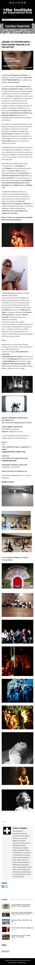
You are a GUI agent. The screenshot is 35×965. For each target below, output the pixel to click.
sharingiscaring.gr (21, 962)
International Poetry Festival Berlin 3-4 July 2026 (21, 920)
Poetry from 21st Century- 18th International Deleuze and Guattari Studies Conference (21, 913)
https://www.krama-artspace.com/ (13, 451)
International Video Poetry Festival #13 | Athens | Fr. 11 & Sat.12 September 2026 (21, 905)
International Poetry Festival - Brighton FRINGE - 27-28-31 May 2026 (20, 936)
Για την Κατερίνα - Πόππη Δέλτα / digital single (22, 927)
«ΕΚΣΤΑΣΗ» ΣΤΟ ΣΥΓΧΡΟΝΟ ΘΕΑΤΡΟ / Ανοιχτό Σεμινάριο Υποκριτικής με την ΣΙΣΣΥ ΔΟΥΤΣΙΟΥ (16, 44)
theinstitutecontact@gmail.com (16, 471)
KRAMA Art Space (8, 482)
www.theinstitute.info (9, 460)
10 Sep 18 (4, 821)
